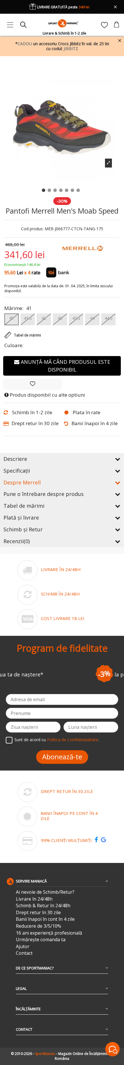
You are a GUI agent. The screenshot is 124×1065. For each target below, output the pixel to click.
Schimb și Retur (23, 529)
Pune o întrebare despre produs (43, 493)
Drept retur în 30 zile (38, 912)
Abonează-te (62, 756)
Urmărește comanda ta (40, 939)
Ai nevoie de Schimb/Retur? (45, 892)
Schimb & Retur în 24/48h (43, 905)
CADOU (25, 43)
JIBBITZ (71, 48)
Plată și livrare (21, 517)
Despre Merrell (22, 482)
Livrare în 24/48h (34, 899)
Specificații (16, 470)
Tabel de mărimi (23, 505)
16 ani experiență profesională (49, 933)
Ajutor (22, 946)
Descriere (15, 458)
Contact (24, 953)
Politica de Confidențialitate (72, 739)
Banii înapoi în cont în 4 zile (45, 919)
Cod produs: (32, 229)
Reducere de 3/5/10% (38, 926)
